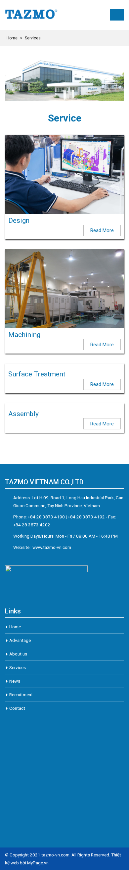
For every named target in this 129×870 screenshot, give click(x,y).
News (14, 681)
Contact (17, 708)
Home (12, 38)
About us (18, 653)
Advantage (20, 640)
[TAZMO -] (31, 15)
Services (17, 667)
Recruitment (21, 694)
